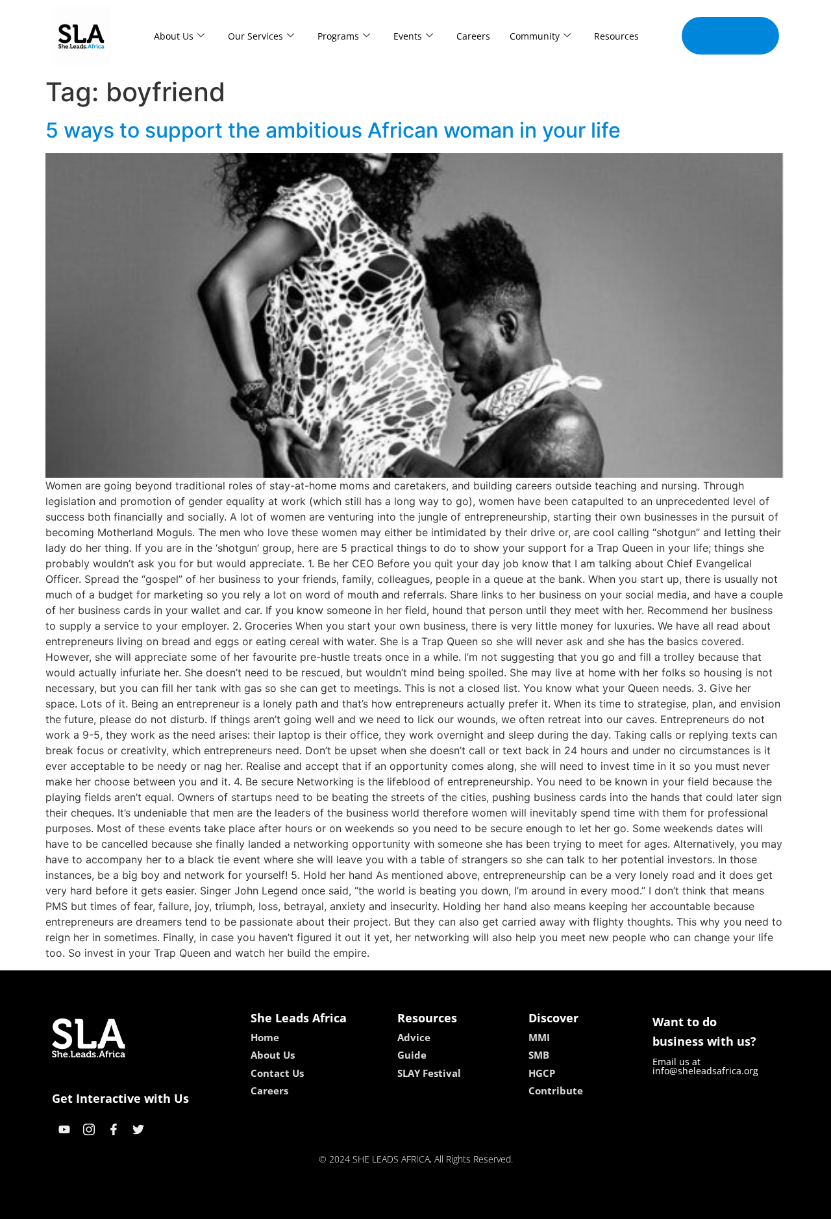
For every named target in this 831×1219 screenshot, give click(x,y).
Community (535, 36)
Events (407, 36)
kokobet (326, 1204)
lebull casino (381, 1204)
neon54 (506, 1204)
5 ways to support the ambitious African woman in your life (333, 130)
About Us (173, 36)
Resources (616, 36)
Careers (473, 36)
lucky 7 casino (450, 1204)
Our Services (255, 36)
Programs (338, 36)
